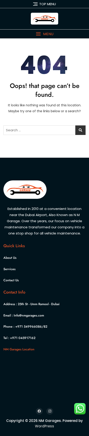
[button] (44, 34)
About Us (9, 257)
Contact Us (11, 280)
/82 (44, 326)
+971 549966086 (28, 326)
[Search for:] (44, 130)
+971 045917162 (22, 338)
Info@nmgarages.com (29, 315)
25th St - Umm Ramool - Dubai (39, 304)
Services (9, 269)
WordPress (44, 426)
